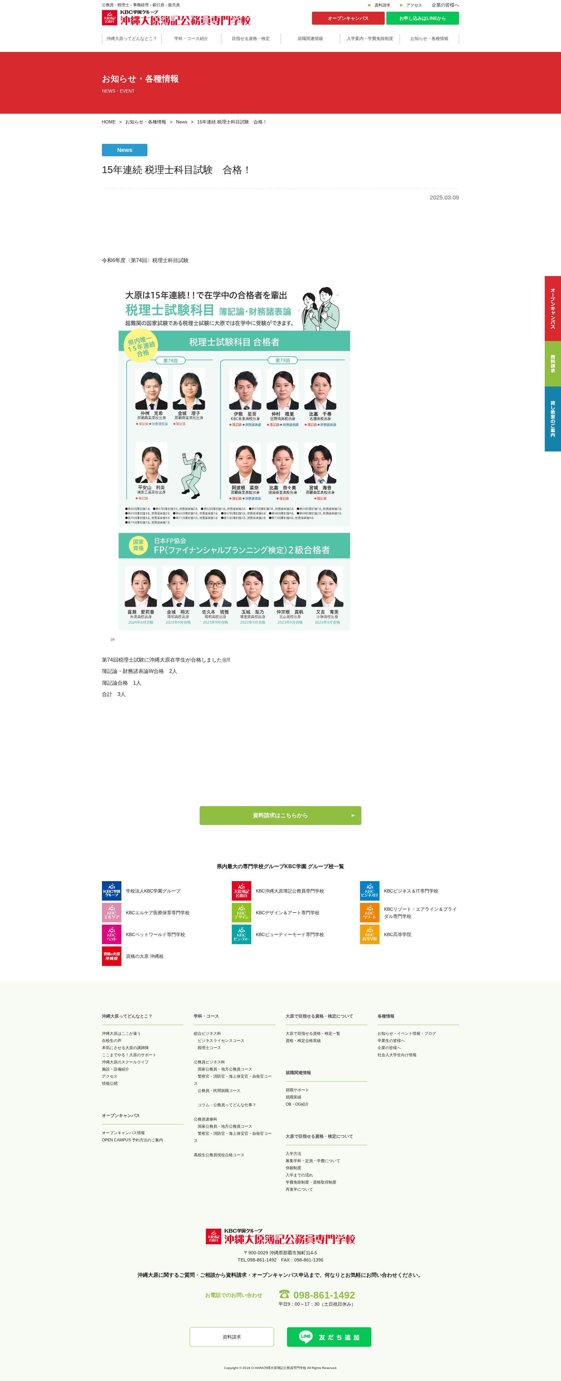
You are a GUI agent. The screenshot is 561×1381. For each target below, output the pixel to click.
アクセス (414, 5)
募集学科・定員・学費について (313, 1161)
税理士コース (209, 1047)
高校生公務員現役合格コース (219, 1155)
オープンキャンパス (348, 18)
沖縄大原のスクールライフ (125, 1062)
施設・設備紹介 (115, 1069)
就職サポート (297, 1090)
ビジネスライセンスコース (221, 1040)
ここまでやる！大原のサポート (129, 1055)
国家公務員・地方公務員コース (225, 1069)
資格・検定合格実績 (303, 1040)
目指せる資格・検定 (251, 38)
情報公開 (110, 1083)
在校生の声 (111, 1040)
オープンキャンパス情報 (123, 1133)
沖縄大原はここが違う (121, 1033)
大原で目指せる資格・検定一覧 (313, 1033)
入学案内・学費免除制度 (370, 38)
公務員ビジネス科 (209, 1062)
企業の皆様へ (445, 4)
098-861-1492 (324, 1295)
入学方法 (293, 1153)
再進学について (299, 1189)
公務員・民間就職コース (219, 1090)
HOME (109, 121)
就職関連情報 (310, 38)
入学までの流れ (299, 1175)
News (181, 121)
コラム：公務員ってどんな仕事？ (227, 1105)
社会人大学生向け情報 (397, 1055)
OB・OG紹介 (297, 1104)
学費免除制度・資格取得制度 (311, 1182)
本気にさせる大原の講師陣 (125, 1047)
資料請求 (382, 5)
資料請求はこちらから (280, 815)
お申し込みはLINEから (422, 18)
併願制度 (293, 1168)
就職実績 (293, 1097)
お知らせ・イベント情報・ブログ (407, 1033)
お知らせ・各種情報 (429, 38)
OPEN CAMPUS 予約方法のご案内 (132, 1140)
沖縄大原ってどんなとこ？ (131, 38)
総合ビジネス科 (207, 1033)
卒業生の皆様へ (391, 1040)
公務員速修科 (205, 1119)
